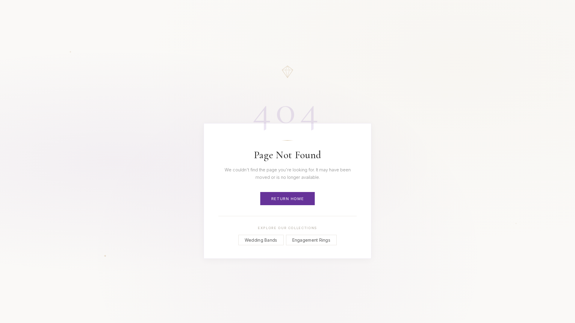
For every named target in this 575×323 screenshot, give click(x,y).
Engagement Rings (311, 240)
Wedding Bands (261, 240)
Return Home (287, 198)
